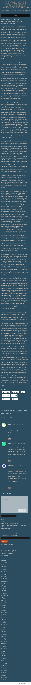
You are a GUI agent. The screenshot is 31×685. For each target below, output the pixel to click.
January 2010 (4, 679)
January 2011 (4, 672)
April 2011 (3, 667)
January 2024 (4, 569)
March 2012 (3, 662)
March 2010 (3, 675)
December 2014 (4, 641)
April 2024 (3, 564)
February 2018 (4, 612)
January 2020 (4, 593)
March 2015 (3, 636)
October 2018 (4, 605)
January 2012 (4, 665)
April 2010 (3, 673)
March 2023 (3, 574)
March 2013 (3, 655)
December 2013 (4, 648)
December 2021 (4, 581)
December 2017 (4, 615)
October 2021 (4, 583)
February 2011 (4, 670)
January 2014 (4, 646)
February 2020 (4, 591)
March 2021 (3, 586)
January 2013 (4, 658)
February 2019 (4, 602)
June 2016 (3, 626)
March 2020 (3, 590)
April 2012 (3, 660)
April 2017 (3, 617)
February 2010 (4, 677)
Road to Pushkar (4, 555)
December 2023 (4, 571)
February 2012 (4, 663)
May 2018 (3, 607)
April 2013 (3, 653)
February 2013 (4, 656)
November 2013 (4, 650)
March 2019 (3, 600)
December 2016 (4, 624)
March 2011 (3, 668)
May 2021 (3, 585)
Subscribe (4, 541)
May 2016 (3, 627)
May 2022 (3, 579)
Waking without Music (6, 528)
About (2, 521)
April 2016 (3, 629)
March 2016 (3, 631)
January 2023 (4, 578)
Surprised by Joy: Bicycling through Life (9, 523)
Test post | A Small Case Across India (13, 417)
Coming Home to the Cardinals (8, 551)
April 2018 (3, 608)
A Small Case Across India (15, 4)
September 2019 (4, 595)
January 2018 (4, 614)
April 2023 (3, 573)
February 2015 (4, 638)
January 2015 (4, 639)
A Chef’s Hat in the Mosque (7, 553)
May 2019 (3, 597)
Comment (22, 510)
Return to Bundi (4, 557)
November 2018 (4, 603)
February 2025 (4, 562)
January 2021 (4, 588)
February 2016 (4, 632)
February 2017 (4, 621)
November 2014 (4, 643)
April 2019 (3, 598)
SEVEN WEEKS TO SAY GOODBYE (8, 550)
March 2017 (3, 619)
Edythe (9, 424)
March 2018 (3, 610)
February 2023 (4, 576)
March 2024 (3, 566)
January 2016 (4, 634)
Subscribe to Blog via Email (8, 532)
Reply (9, 438)
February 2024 (4, 567)
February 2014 (4, 644)
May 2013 (3, 651)
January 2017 (4, 622)
